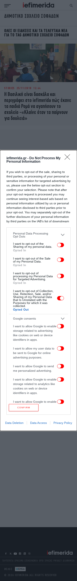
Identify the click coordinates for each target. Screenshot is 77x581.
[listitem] (38, 235)
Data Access (38, 423)
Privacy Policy (62, 423)
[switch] (60, 245)
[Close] (69, 158)
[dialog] (38, 290)
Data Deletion (14, 423)
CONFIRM (23, 407)
